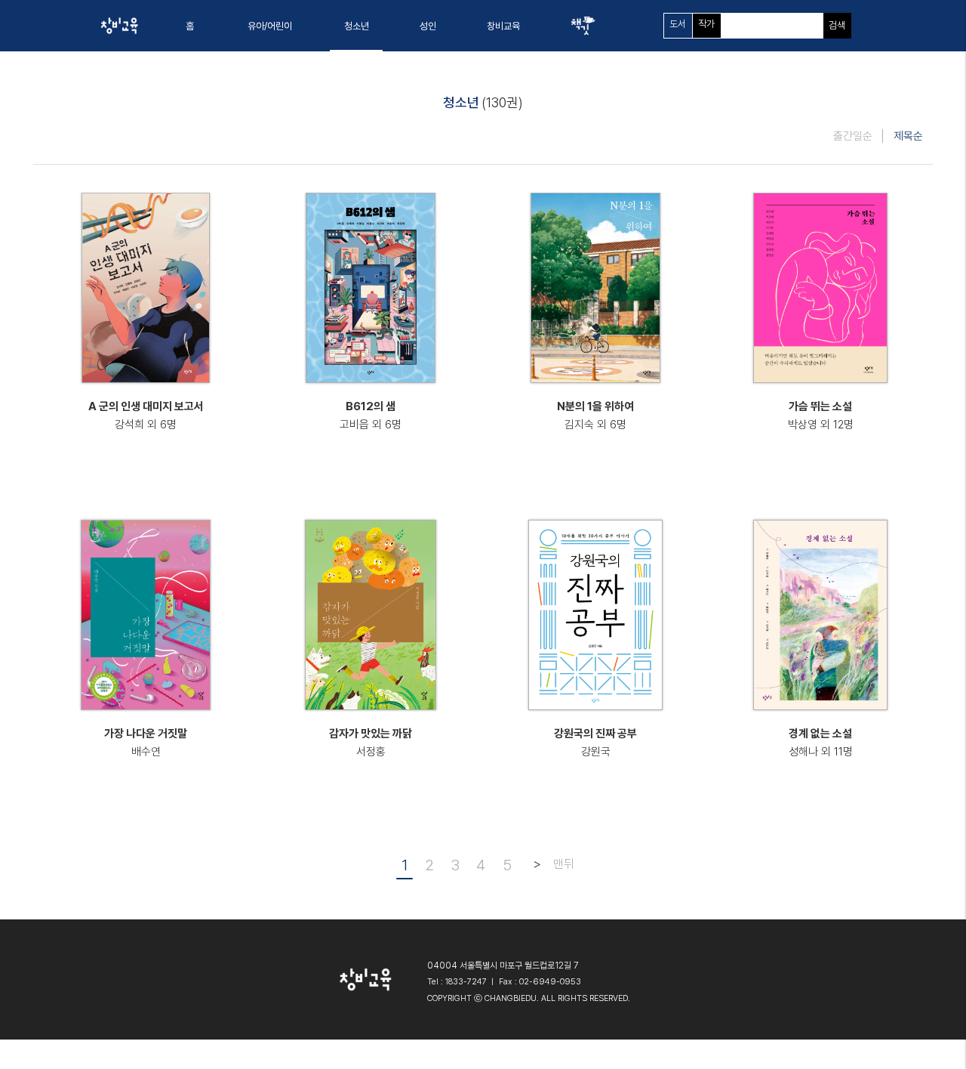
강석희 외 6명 (146, 424)
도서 (677, 23)
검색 (837, 25)
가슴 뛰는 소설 (820, 406)
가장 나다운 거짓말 (145, 733)
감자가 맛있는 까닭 (370, 733)
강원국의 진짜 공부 (595, 733)
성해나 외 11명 (821, 751)
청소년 (356, 26)
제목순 (908, 136)
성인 (428, 26)
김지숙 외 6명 (595, 424)
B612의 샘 (370, 406)
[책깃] (582, 25)
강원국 (596, 751)
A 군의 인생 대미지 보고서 (146, 406)
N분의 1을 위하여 (595, 406)
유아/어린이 (270, 26)
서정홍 (371, 751)
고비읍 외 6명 (370, 424)
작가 (706, 23)
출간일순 (852, 136)
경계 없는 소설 (820, 733)
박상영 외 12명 (821, 424)
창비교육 (503, 26)
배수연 (146, 751)
